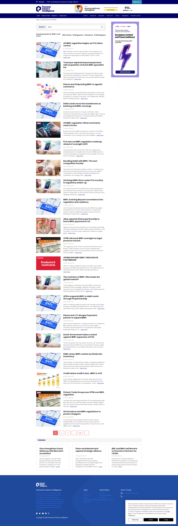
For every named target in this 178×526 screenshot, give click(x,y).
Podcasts (110, 16)
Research (54, 16)
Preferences (135, 519)
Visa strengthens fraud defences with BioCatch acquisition (51, 450)
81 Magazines (78, 35)
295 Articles (66, 35)
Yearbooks (125, 16)
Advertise (93, 16)
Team (86, 497)
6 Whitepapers (100, 35)
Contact (102, 493)
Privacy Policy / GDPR (106, 500)
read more (66, 57)
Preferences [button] (132, 515)
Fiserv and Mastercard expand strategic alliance (62, 2)
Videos (117, 16)
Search (136, 2)
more (58, 467)
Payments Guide (135, 16)
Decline (151, 519)
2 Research (88, 35)
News (38, 16)
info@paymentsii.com (130, 493)
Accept (166, 519)
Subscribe (87, 502)
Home (86, 493)
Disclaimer (103, 497)
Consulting (62, 16)
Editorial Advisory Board (91, 500)
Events (85, 16)
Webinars (101, 16)
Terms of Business (105, 495)
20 (80, 433)
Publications (46, 16)
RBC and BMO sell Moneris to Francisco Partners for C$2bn (124, 450)
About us (86, 495)
